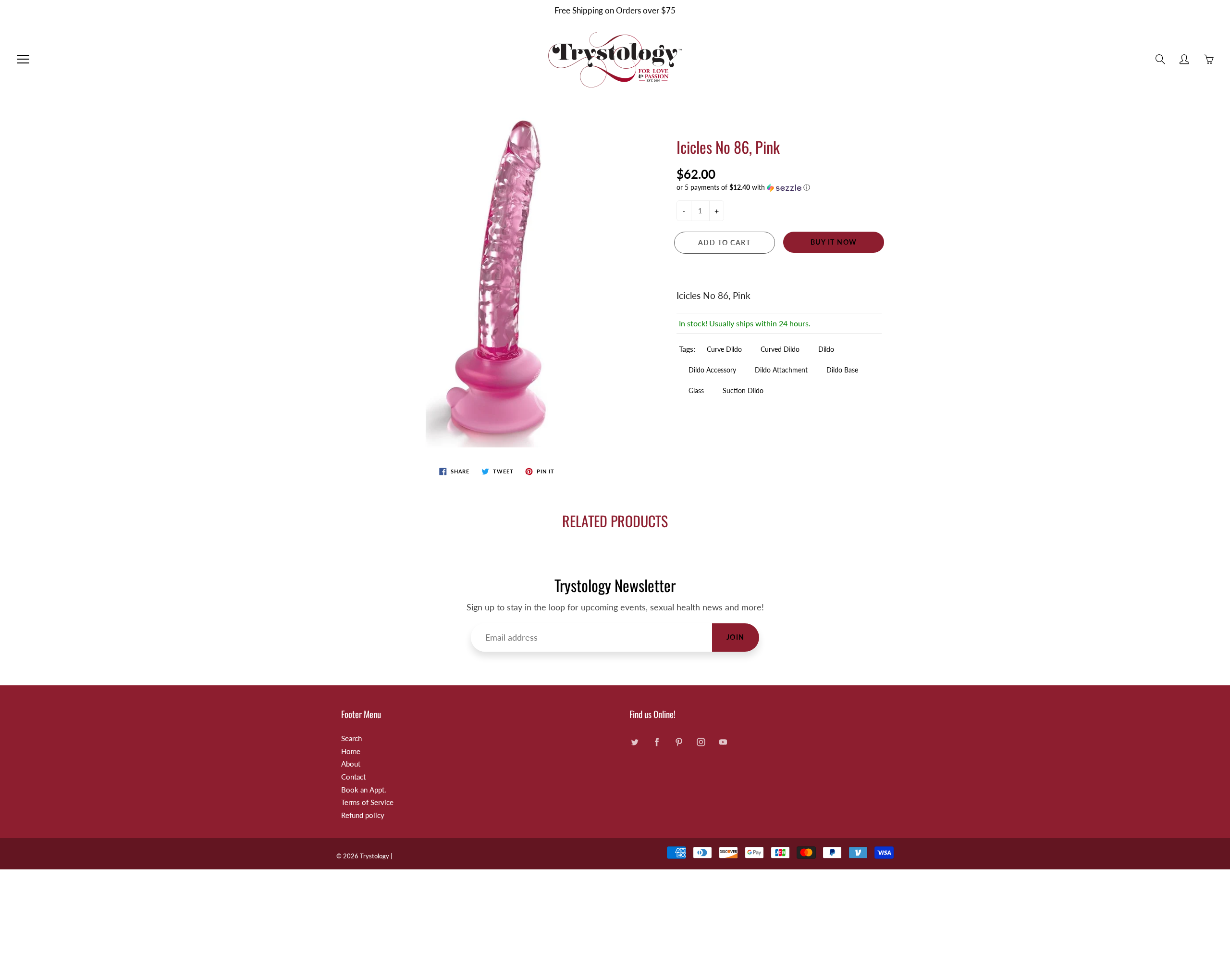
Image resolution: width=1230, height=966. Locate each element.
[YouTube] (722, 742)
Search (351, 738)
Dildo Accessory (712, 370)
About (350, 764)
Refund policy (362, 815)
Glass (696, 390)
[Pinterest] (678, 742)
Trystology (374, 856)
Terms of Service (367, 802)
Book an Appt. (363, 790)
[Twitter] (634, 742)
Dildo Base (842, 370)
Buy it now (834, 242)
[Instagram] (700, 742)
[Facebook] (656, 742)
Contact (353, 777)
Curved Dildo (780, 349)
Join (735, 637)
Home (350, 751)
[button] (779, 187)
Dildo (826, 349)
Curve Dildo (724, 349)
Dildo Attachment (781, 370)
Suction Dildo (743, 390)
